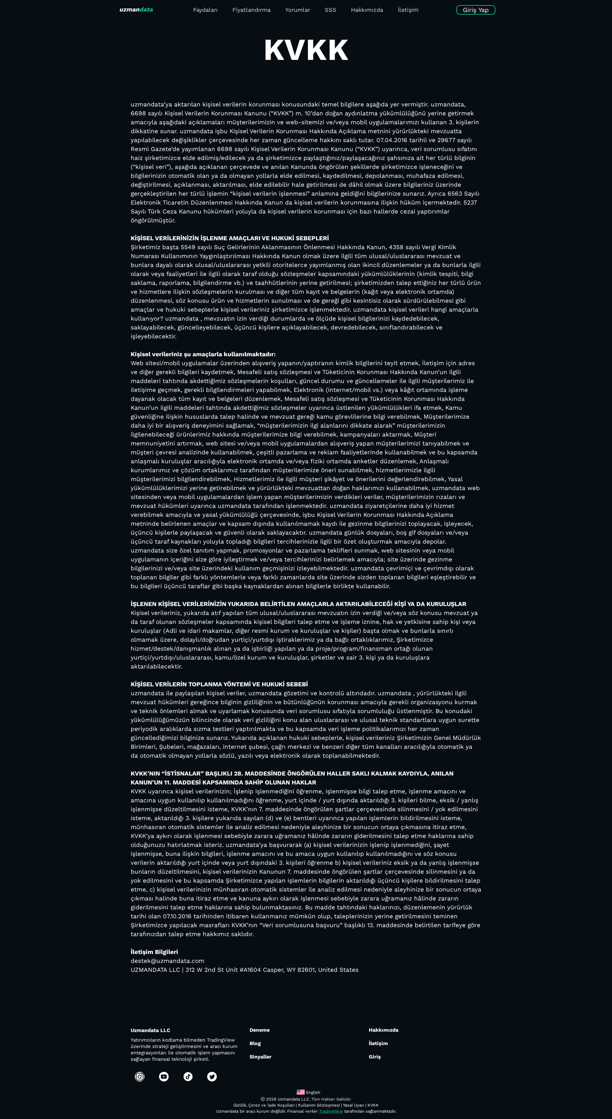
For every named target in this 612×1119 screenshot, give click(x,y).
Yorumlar (297, 9)
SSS (330, 9)
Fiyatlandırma (251, 9)
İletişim (408, 9)
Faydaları (205, 9)
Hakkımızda (367, 9)
